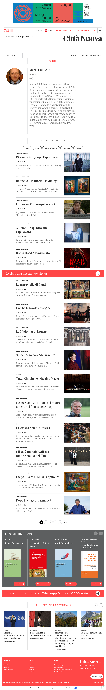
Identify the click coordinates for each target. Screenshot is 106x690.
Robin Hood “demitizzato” (33, 253)
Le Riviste (39, 30)
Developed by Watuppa (63, 682)
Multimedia (66, 148)
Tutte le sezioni (10, 55)
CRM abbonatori (8, 669)
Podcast (78, 148)
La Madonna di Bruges (31, 331)
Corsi (77, 30)
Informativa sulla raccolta (37, 688)
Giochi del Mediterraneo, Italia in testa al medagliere (14, 635)
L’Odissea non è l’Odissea (33, 428)
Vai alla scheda (41, 584)
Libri (71, 30)
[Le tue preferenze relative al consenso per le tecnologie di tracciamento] (103, 687)
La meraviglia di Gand (31, 284)
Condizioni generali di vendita (63, 669)
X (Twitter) (32, 667)
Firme (37, 148)
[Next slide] (101, 533)
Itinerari (73, 55)
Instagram (32, 669)
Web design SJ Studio (50, 682)
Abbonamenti (85, 30)
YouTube (31, 672)
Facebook (32, 665)
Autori (53, 61)
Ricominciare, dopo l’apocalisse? (38, 157)
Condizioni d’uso (59, 672)
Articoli (27, 148)
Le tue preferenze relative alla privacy (60, 688)
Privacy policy (58, 665)
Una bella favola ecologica (33, 308)
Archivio (50, 30)
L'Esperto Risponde (51, 148)
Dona (65, 30)
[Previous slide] (96, 533)
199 (60, 522)
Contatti (5, 665)
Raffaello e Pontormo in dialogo (37, 181)
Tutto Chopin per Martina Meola (37, 378)
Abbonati (95, 676)
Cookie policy (58, 667)
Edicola (58, 30)
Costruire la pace (95, 55)
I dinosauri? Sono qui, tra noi (35, 204)
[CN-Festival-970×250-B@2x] (53, 13)
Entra (94, 30)
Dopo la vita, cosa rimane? (33, 500)
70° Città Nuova (83, 55)
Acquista (17, 584)
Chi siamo (6, 667)
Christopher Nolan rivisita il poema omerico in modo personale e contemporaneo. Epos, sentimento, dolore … (37, 439)
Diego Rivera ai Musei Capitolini (37, 477)
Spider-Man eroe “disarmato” (35, 355)
